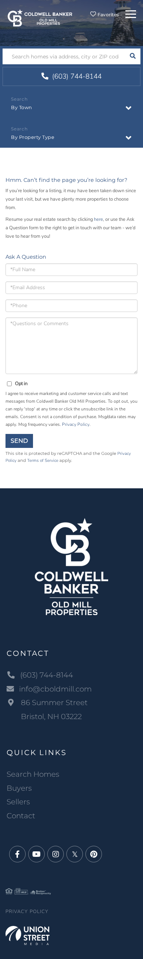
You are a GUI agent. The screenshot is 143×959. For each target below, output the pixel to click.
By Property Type (32, 137)
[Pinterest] (94, 854)
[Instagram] (55, 854)
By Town (21, 107)
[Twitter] (74, 854)
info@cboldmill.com (55, 689)
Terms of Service (42, 460)
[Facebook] (17, 854)
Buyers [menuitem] (19, 788)
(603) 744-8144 (76, 76)
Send (19, 440)
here (98, 219)
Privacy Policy (75, 424)
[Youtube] (36, 854)
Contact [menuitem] (21, 815)
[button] (132, 56)
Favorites (107, 14)
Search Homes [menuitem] (33, 774)
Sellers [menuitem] (18, 801)
